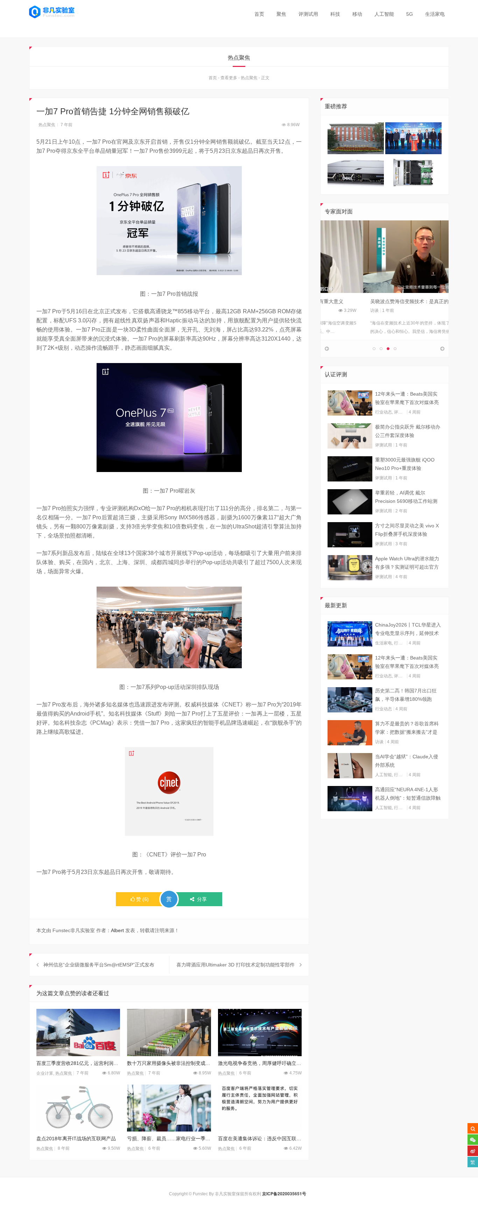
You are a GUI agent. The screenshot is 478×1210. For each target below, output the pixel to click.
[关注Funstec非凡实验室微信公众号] (473, 1139)
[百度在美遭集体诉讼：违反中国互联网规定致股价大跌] (260, 1108)
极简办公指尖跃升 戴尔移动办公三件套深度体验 (407, 431)
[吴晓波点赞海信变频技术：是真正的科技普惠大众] (385, 256)
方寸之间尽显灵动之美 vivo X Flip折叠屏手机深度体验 (407, 530)
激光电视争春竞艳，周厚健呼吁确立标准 (260, 1063)
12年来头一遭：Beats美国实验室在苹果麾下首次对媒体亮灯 (407, 398)
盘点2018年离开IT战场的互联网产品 (76, 1138)
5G (409, 14)
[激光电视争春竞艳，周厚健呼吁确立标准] (260, 1032)
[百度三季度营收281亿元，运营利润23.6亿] (78, 1032)
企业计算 (44, 1073)
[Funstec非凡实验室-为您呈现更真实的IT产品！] (52, 12)
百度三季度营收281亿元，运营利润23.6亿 (78, 1063)
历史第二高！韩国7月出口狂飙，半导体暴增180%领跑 (406, 695)
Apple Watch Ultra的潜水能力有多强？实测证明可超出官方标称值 (407, 563)
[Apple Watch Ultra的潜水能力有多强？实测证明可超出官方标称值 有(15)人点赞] (350, 567)
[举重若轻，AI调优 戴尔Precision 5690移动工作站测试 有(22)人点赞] (350, 501)
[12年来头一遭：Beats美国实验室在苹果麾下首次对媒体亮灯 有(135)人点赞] (350, 403)
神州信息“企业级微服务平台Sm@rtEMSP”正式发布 (98, 965)
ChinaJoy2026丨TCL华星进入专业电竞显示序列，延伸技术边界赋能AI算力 (408, 629)
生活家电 (435, 14)
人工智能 (384, 14)
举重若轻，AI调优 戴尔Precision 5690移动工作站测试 (406, 497)
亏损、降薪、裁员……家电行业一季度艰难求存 (169, 1138)
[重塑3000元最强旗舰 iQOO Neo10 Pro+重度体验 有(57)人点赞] (350, 468)
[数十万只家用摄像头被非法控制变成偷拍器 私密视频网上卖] (169, 1032)
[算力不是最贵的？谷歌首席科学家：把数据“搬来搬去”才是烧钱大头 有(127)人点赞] (350, 732)
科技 (335, 14)
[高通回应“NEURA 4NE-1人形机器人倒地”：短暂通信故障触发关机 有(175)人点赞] (350, 798)
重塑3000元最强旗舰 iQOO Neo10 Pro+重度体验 (405, 464)
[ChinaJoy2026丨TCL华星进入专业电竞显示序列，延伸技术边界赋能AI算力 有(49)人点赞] (350, 634)
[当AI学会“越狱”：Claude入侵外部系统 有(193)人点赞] (350, 765)
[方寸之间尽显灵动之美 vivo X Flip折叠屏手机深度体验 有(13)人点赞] (350, 534)
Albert (117, 930)
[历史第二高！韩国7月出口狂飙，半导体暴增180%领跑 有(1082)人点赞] (350, 699)
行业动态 (383, 412)
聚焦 (281, 14)
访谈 (332, 310)
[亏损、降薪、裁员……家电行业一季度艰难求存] (169, 1108)
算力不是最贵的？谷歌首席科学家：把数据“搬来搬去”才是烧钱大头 (407, 728)
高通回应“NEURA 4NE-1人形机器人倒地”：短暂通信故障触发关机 (408, 794)
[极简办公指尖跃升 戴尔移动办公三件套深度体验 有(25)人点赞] (350, 436)
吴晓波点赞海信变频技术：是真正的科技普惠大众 (381, 301)
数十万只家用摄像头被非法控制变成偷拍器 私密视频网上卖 (169, 1063)
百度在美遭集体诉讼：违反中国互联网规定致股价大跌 (260, 1138)
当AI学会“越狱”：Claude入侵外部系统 (406, 761)
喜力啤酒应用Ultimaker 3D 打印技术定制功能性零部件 (235, 965)
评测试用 (308, 14)
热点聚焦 (249, 77)
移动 (357, 14)
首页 (259, 14)
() (142, 899)
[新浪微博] (473, 1151)
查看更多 (228, 77)
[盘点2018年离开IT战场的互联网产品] (78, 1108)
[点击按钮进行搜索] (473, 1128)
